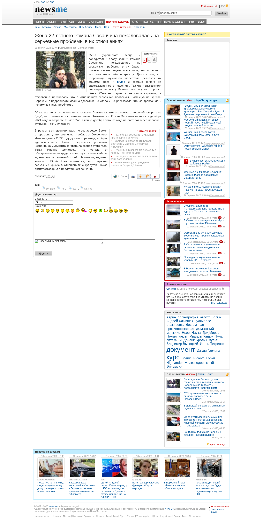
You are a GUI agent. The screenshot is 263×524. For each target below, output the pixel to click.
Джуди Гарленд (208, 350)
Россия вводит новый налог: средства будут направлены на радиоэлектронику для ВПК (209, 488)
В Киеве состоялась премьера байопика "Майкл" (207, 162)
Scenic (186, 358)
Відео (201, 21)
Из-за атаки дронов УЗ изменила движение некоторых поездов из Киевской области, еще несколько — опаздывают (203, 421)
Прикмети (89, 516)
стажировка (175, 324)
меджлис (173, 332)
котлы (183, 336)
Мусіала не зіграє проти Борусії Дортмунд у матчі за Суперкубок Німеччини (131, 144)
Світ (71, 21)
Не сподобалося (147, 176)
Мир (103, 479)
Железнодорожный (199, 362)
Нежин (171, 336)
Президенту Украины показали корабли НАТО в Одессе (202, 259)
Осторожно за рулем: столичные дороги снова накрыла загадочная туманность (204, 235)
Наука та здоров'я (174, 21)
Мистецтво (70, 27)
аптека (171, 340)
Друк (136, 178)
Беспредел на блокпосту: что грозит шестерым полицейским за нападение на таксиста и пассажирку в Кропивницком (204, 383)
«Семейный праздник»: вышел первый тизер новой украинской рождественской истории (202, 122)
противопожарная (180, 329)
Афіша (57, 27)
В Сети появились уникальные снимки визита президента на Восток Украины (202, 247)
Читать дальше (218, 302)
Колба (216, 317)
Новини (39, 21)
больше (50, 188)
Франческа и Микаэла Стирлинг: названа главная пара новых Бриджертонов (202, 175)
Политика (137, 479)
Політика (148, 21)
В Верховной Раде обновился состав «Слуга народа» (175, 485)
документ (180, 349)
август (205, 317)
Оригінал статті (85, 48)
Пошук (155, 12)
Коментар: (41, 206)
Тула (219, 336)
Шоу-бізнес (85, 27)
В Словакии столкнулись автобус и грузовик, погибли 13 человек (204, 222)
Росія (63, 21)
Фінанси (100, 516)
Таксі (184, 516)
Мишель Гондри (201, 336)
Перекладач (195, 516)
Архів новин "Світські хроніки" (187, 34)
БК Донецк (187, 340)
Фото (192, 21)
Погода (66, 516)
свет (75, 188)
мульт (213, 340)
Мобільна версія (209, 6)
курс (173, 357)
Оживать (171, 288)
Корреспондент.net (214, 143)
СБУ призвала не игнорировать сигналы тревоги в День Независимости (202, 396)
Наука (196, 332)
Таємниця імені (144, 516)
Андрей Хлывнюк (179, 321)
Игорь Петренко (212, 344)
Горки (210, 358)
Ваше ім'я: (41, 198)
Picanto (198, 358)
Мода (98, 27)
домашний (205, 329)
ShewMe (120, 176)
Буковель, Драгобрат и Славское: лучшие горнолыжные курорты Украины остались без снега (204, 210)
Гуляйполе (203, 321)
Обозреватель (216, 117)
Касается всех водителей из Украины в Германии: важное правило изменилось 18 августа (82, 488)
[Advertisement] (197, 69)
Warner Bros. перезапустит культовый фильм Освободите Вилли (201, 135)
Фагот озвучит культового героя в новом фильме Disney (203, 147)
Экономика (201, 479)
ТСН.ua (50, 176)
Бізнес (81, 21)
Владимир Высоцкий (182, 344)
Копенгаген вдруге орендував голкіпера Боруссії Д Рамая (130, 164)
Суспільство (96, 21)
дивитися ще (217, 444)
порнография (188, 317)
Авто (108, 516)
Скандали (139, 27)
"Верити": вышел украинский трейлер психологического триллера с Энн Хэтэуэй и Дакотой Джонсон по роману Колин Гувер (204, 110)
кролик (202, 340)
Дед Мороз (211, 332)
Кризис (88, 188)
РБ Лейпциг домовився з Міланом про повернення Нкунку (132, 136)
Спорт (136, 21)
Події (107, 27)
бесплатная (195, 324)
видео (121, 81)
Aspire (171, 317)
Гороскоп (77, 516)
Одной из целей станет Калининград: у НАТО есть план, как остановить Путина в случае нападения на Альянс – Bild (114, 489)
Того (63, 188)
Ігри (156, 516)
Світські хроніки (122, 27)
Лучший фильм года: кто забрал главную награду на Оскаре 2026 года (203, 189)
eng (52, 2)
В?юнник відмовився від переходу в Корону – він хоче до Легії (133, 151)
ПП (159, 21)
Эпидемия (174, 366)
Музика (46, 27)
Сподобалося (140, 176)
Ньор (186, 332)
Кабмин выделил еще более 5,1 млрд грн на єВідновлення (202, 433)
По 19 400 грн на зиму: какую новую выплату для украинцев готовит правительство (50, 487)
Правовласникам (220, 506)
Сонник (131, 516)
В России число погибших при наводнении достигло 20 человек (203, 270)
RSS (222, 6)
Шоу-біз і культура (117, 21)
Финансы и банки (46, 479)
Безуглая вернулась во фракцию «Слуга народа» (145, 485)
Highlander (174, 362)
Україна (51, 21)
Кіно (37, 27)
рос (43, 2)
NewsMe (53, 506)
